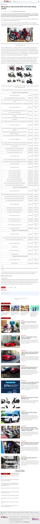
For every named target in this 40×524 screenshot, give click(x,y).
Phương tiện (4, 4)
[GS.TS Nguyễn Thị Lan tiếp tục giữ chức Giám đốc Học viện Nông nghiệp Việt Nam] (34, 308)
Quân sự (36, 512)
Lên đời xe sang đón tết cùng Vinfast (28, 322)
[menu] (2, 1)
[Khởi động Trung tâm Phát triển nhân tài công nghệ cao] (15, 308)
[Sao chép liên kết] (8, 11)
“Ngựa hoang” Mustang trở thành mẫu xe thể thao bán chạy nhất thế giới (30, 353)
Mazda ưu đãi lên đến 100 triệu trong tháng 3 (29, 413)
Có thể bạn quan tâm (6, 303)
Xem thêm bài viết (20, 470)
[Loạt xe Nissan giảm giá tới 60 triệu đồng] (10, 462)
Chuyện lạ (31, 512)
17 (10, 480)
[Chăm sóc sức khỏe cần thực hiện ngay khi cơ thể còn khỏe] (25, 308)
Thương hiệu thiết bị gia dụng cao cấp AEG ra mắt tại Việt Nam (5, 313)
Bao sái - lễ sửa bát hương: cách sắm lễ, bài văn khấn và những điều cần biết (9, 506)
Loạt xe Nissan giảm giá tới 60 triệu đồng (29, 458)
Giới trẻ (22, 512)
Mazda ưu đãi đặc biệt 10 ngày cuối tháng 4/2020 (29, 337)
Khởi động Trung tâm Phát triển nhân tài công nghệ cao (15, 313)
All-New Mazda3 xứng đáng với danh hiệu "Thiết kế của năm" (29, 368)
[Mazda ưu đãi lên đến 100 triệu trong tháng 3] (10, 417)
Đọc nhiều (5, 473)
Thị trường (9, 512)
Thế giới (14, 512)
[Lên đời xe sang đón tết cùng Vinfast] (10, 326)
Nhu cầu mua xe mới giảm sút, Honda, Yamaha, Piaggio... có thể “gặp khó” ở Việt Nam (29, 429)
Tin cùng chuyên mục (6, 318)
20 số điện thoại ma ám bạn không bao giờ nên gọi (10, 495)
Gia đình (18, 512)
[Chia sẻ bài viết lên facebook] (2, 11)
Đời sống (4, 512)
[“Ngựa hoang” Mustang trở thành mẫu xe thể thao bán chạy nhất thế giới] (10, 356)
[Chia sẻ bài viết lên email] (6, 11)
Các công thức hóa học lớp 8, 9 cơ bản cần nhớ (9, 498)
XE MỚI (22, 320)
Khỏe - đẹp (27, 512)
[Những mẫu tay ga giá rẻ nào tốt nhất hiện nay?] (10, 402)
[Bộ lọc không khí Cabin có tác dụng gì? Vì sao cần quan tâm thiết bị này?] (10, 447)
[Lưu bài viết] (10, 11)
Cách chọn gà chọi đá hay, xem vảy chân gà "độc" (9, 488)
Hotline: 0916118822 (25, 1)
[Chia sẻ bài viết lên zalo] (4, 11)
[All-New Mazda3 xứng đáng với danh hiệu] (10, 371)
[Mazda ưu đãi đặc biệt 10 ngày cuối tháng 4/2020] (10, 341)
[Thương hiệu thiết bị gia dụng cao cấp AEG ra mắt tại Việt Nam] (5, 308)
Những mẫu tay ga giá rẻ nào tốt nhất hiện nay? (29, 398)
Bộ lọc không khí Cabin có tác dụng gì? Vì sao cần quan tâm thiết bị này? (30, 444)
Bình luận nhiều (15, 473)
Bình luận (3, 287)
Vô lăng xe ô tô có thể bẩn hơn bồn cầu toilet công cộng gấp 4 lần (30, 383)
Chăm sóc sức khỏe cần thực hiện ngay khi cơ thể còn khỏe (25, 313)
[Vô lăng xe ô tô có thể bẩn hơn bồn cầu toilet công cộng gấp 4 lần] (10, 386)
